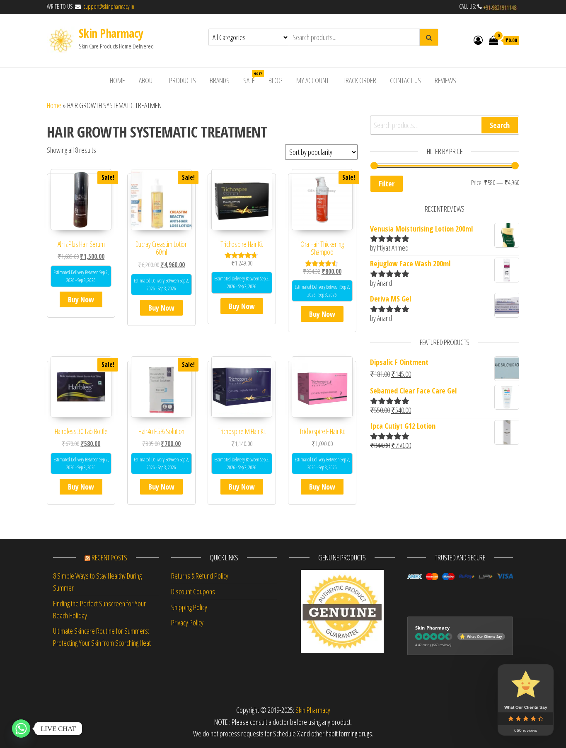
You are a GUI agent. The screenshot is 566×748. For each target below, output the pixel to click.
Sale (252, 78)
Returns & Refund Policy (199, 576)
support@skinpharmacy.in (108, 6)
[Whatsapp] (21, 728)
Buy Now (81, 299)
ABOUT (147, 80)
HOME (117, 80)
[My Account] (478, 40)
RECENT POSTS (109, 557)
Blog (275, 80)
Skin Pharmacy (111, 33)
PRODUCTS (182, 80)
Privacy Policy (187, 622)
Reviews (445, 80)
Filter (386, 183)
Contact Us (405, 80)
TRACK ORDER (359, 80)
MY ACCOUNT (312, 80)
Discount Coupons (193, 591)
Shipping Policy (189, 607)
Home (54, 105)
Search (500, 125)
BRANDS (220, 80)
